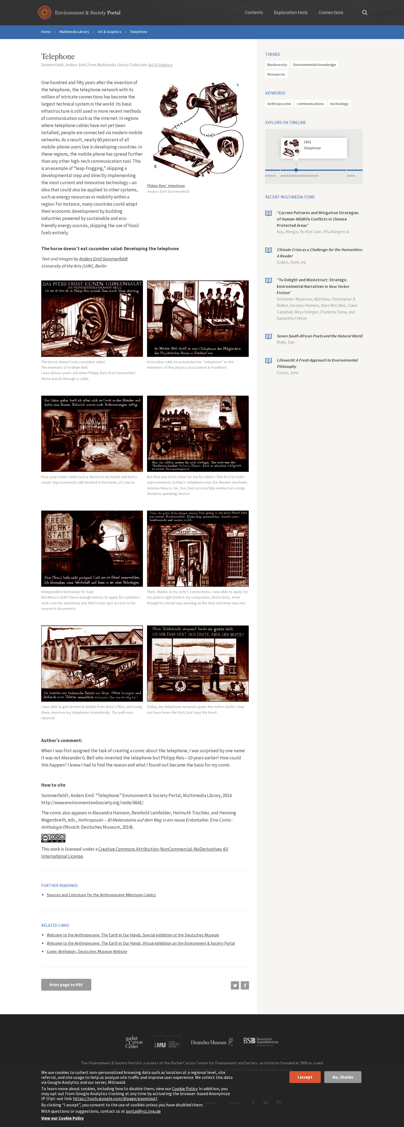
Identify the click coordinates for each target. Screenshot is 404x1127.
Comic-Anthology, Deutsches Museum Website (87, 951)
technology (339, 103)
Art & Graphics (109, 31)
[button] (235, 985)
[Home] (79, 14)
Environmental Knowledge (314, 64)
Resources (276, 74)
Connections (331, 12)
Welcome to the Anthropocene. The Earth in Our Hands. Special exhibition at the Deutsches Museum (133, 935)
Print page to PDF (66, 984)
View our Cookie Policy (62, 1118)
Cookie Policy (184, 1088)
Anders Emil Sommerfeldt (103, 259)
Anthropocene (279, 103)
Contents (254, 12)
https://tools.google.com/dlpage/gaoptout (114, 1098)
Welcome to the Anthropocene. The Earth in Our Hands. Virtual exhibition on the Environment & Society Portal (141, 943)
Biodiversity (277, 64)
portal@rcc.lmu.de (143, 1111)
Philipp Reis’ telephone (166, 185)
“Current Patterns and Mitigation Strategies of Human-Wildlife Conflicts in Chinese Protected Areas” (318, 219)
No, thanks (343, 1077)
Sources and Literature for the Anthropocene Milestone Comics (101, 894)
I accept (305, 1077)
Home (46, 31)
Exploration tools (291, 12)
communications (310, 103)
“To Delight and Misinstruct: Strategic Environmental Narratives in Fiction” (313, 286)
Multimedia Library (74, 31)
